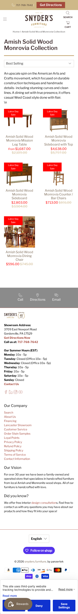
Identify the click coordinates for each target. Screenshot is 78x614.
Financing (10, 421)
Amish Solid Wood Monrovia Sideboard (19, 194)
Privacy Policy (13, 442)
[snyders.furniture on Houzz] (11, 392)
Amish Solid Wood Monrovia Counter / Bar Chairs (58, 194)
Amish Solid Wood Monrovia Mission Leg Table (19, 140)
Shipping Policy (13, 450)
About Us (10, 416)
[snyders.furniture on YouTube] (20, 392)
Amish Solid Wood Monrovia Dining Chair (19, 256)
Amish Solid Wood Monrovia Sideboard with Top (58, 140)
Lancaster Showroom (18, 425)
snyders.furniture (35, 561)
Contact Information (17, 458)
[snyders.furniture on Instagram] (15, 392)
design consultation (43, 502)
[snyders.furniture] (39, 19)
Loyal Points (11, 437)
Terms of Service (15, 454)
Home (16, 31)
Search (8, 412)
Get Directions (51, 5)
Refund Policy (12, 446)
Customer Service (15, 429)
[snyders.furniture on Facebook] (6, 392)
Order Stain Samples (17, 433)
